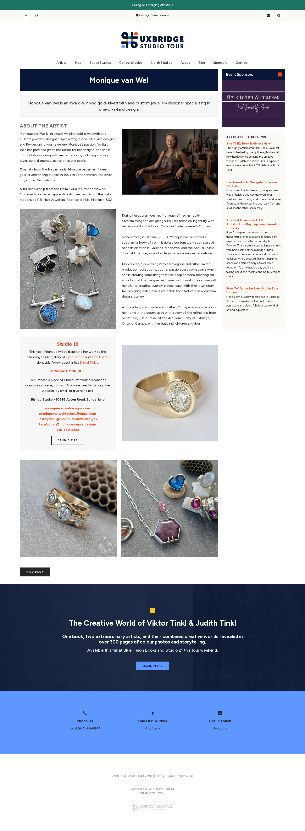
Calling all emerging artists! (151, 5)
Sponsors (220, 63)
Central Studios (131, 63)
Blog (201, 63)
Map (78, 63)
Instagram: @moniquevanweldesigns (68, 419)
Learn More (153, 665)
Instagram (36, 15)
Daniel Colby (89, 362)
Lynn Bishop (75, 357)
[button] (68, 508)
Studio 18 (67, 344)
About (185, 63)
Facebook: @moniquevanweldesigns (68, 424)
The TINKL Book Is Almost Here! (249, 143)
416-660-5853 (67, 430)
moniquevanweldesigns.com (67, 408)
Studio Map (68, 440)
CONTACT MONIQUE (67, 371)
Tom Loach (100, 357)
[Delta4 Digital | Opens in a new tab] (152, 807)
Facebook (26, 15)
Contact (269, 15)
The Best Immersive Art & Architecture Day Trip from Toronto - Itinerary (253, 224)
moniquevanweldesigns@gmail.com (67, 414)
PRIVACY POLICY (165, 775)
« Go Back (34, 571)
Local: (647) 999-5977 (85, 728)
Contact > (220, 728)
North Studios (161, 63)
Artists (61, 63)
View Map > (152, 728)
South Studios (100, 63)
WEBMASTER (185, 775)
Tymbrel (160, 792)
